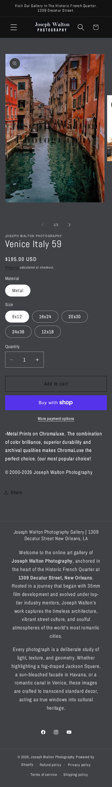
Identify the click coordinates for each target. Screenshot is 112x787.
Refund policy (50, 764)
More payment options (56, 418)
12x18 (48, 332)
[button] (13, 27)
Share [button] (16, 492)
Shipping (12, 267)
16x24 (45, 316)
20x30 (75, 316)
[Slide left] (43, 225)
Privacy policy (79, 764)
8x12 (17, 316)
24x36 (18, 332)
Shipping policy (75, 774)
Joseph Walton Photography (53, 756)
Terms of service (43, 774)
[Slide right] (70, 225)
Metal (17, 290)
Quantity (12, 346)
